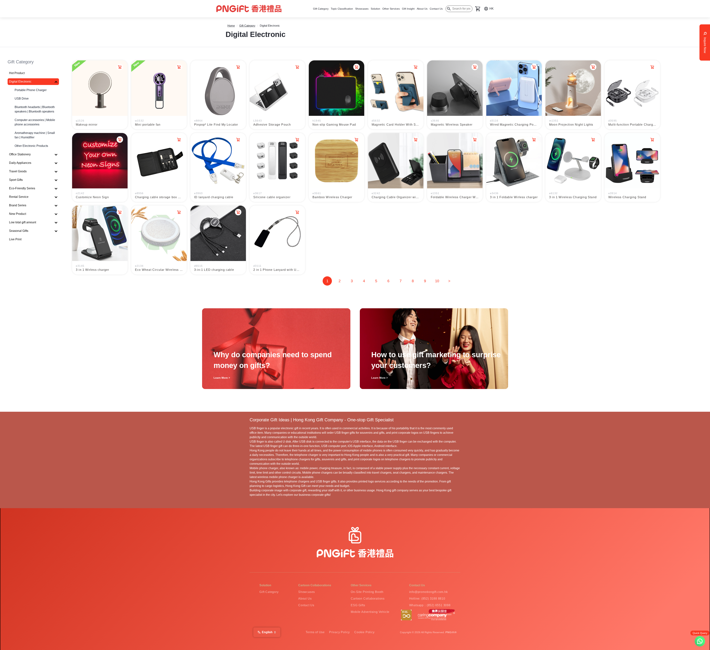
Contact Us (436, 8)
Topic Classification (342, 8)
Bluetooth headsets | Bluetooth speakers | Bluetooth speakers (35, 109)
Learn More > (222, 377)
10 (437, 281)
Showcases (361, 8)
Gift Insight (408, 8)
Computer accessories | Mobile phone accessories (35, 122)
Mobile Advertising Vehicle (370, 611)
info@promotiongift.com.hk (428, 591)
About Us (422, 8)
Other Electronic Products (31, 145)
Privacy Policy (339, 632)
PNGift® (451, 632)
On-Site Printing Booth (367, 591)
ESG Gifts (358, 605)
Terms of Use (315, 632)
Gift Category (321, 8)
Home (231, 25)
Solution (375, 8)
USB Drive (22, 98)
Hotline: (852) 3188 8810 (427, 598)
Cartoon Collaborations (368, 598)
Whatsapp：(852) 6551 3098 (430, 605)
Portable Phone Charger (31, 90)
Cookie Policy (364, 632)
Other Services (391, 8)
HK (491, 8)
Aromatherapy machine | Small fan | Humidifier (35, 135)
